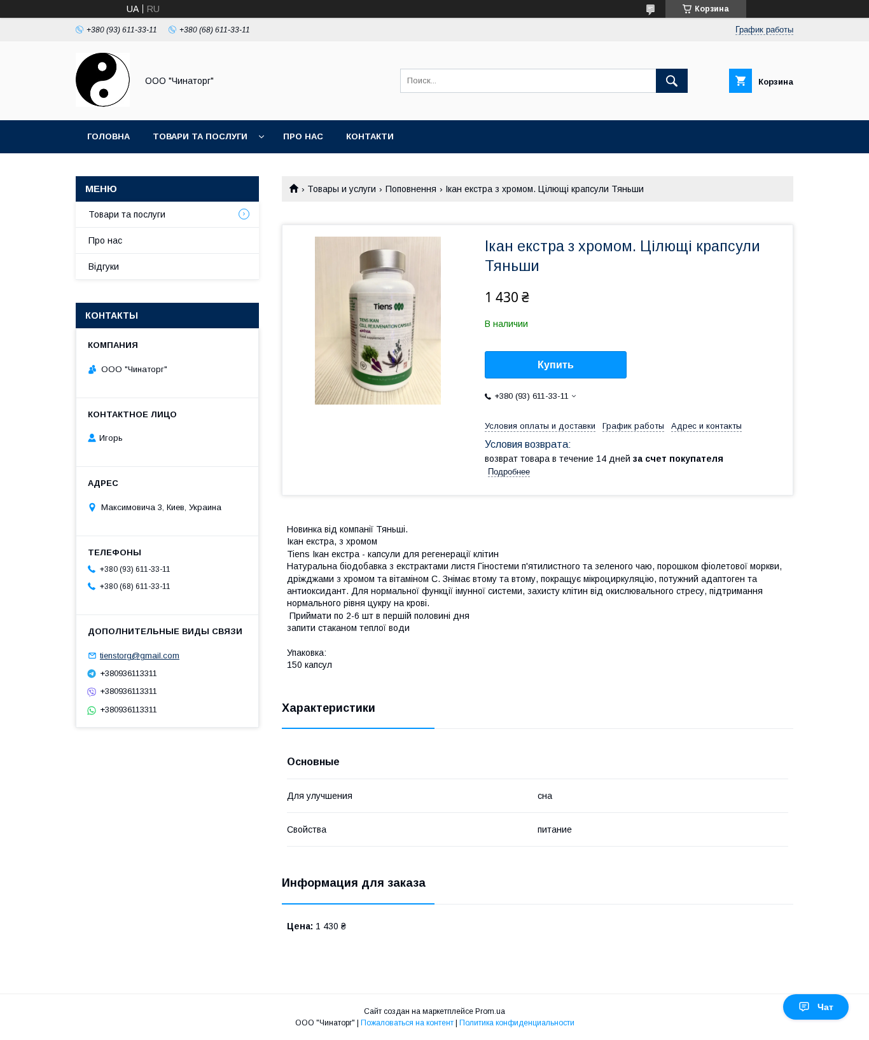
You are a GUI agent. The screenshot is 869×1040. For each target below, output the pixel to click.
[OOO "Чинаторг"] (103, 104)
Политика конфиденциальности (516, 1022)
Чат (825, 1007)
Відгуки (103, 266)
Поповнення (411, 189)
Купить (556, 364)
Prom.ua (490, 1011)
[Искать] (672, 81)
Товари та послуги (200, 136)
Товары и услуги (341, 189)
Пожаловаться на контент (407, 1022)
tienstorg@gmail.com (139, 655)
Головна (108, 136)
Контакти (370, 136)
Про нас (303, 136)
